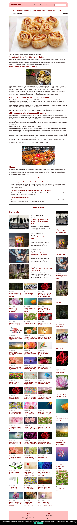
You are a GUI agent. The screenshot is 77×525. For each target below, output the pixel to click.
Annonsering (30, 4)
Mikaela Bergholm (39, 215)
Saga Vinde (39, 249)
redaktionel (65, 13)
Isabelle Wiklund (41, 265)
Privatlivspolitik (40, 523)
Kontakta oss (46, 4)
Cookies (40, 4)
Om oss (35, 4)
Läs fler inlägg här (38, 207)
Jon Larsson (19, 13)
